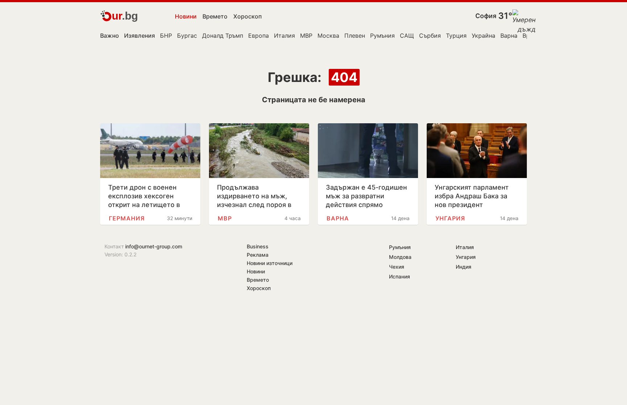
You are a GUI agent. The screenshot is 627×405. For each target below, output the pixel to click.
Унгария (450, 218)
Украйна (483, 35)
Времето (215, 16)
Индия (463, 267)
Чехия (396, 267)
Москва (328, 35)
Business (258, 246)
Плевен (354, 35)
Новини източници (269, 263)
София (485, 16)
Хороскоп (247, 16)
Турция (456, 35)
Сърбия (430, 35)
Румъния (382, 35)
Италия (284, 35)
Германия (127, 218)
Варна (508, 35)
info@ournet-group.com (153, 246)
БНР (166, 35)
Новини (186, 16)
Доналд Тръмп (222, 35)
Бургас (187, 35)
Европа (258, 35)
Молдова (400, 257)
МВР (306, 35)
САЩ (407, 35)
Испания (399, 276)
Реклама (258, 255)
